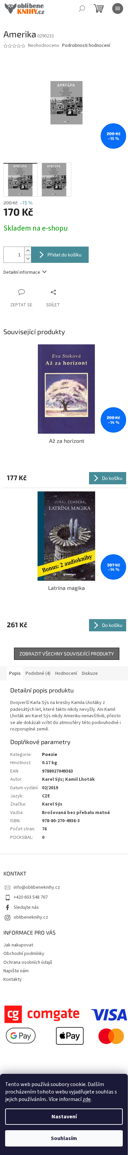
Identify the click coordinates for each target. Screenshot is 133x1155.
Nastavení (64, 1116)
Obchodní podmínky (23, 953)
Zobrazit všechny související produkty (66, 653)
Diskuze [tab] (90, 673)
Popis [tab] (15, 673)
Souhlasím (64, 1138)
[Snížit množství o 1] (27, 259)
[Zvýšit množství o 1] (27, 251)
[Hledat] (82, 8)
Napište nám (16, 971)
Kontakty (12, 979)
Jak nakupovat (18, 945)
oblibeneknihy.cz (31, 917)
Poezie (49, 754)
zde (87, 1099)
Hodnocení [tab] (66, 673)
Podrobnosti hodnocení (86, 45)
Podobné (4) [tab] (38, 673)
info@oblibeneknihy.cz (37, 887)
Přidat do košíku (64, 254)
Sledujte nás (26, 907)
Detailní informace (21, 272)
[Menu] (117, 8)
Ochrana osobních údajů (27, 962)
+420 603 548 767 (31, 897)
